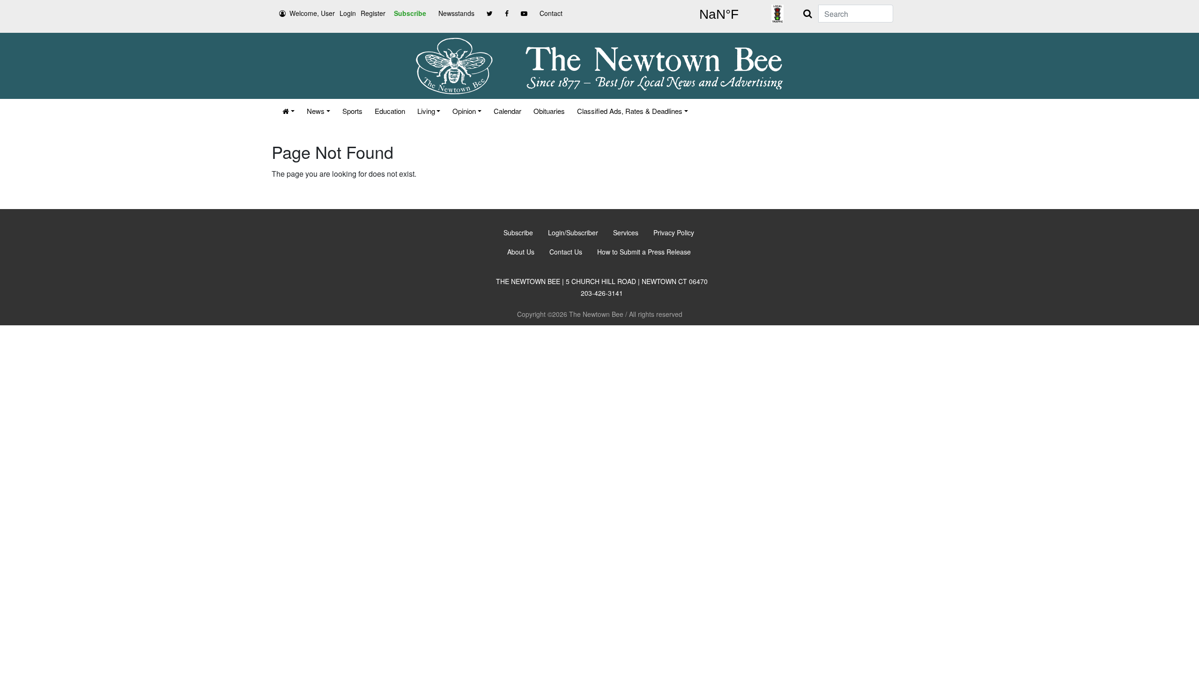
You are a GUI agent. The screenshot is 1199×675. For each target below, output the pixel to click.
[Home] (288, 111)
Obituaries (549, 111)
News (316, 111)
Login (348, 13)
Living (426, 111)
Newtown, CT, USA (718, 14)
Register (373, 13)
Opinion (464, 111)
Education (390, 111)
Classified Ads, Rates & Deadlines (629, 111)
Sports (352, 111)
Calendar (507, 111)
